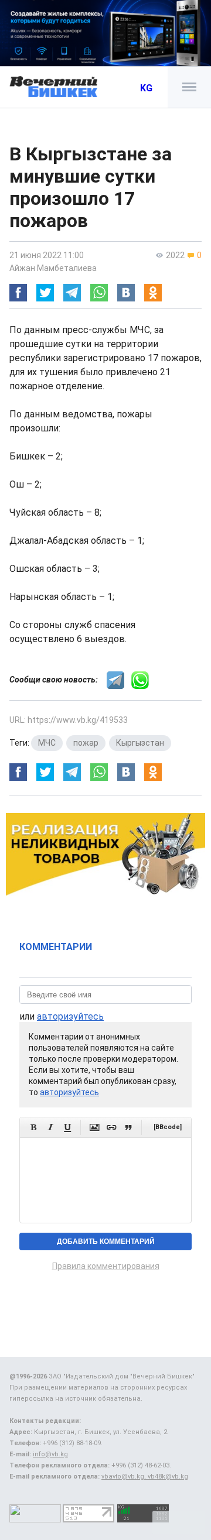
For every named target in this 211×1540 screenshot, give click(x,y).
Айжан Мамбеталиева (53, 268)
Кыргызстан (140, 742)
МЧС (47, 742)
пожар (85, 742)
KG (146, 88)
